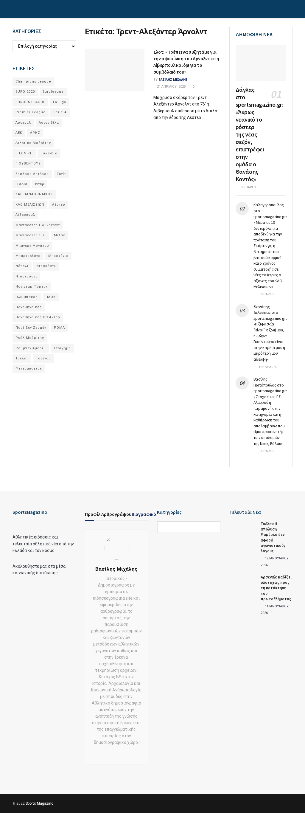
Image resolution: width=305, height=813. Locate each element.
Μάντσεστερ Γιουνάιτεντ (37, 225)
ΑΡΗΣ (35, 133)
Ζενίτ (61, 174)
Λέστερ (58, 205)
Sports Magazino (39, 803)
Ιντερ (39, 184)
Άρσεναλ (23, 123)
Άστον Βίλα (49, 123)
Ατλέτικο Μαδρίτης (33, 143)
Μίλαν (59, 235)
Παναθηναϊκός (28, 307)
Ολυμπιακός (26, 297)
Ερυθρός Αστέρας (32, 174)
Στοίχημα (62, 348)
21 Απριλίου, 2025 (171, 87)
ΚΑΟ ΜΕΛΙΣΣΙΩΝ (29, 205)
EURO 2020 (25, 92)
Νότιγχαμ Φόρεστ (31, 286)
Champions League (33, 81)
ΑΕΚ (18, 133)
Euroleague (53, 92)
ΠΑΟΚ (51, 297)
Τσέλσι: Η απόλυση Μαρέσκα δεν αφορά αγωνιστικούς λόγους (273, 537)
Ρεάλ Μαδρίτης (29, 338)
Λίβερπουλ (25, 215)
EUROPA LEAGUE (30, 102)
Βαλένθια (49, 153)
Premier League (30, 112)
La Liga (59, 102)
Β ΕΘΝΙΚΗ (24, 153)
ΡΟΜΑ (59, 328)
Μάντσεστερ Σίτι (30, 235)
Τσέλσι (21, 358)
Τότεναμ (43, 358)
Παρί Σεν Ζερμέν (30, 328)
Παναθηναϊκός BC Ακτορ (37, 317)
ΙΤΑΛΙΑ (21, 184)
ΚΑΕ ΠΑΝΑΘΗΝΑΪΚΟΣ (34, 194)
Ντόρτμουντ (26, 276)
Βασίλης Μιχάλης (173, 80)
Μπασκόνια (58, 256)
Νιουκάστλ (46, 266)
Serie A (60, 112)
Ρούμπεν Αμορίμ (30, 348)
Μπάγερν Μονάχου (32, 246)
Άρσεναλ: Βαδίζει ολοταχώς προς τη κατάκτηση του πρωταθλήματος (276, 588)
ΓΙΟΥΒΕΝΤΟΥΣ (28, 163)
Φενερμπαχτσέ (28, 368)
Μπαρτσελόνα (28, 256)
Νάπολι (22, 266)
